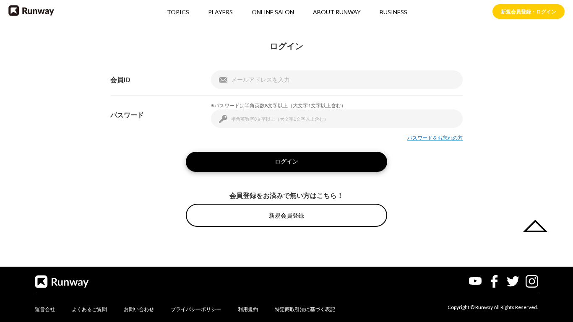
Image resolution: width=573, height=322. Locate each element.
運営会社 (45, 309)
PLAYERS (220, 12)
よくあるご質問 (89, 309)
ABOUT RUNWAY (337, 12)
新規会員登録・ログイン (528, 11)
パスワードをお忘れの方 (435, 138)
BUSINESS (393, 12)
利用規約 (248, 309)
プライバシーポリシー (196, 309)
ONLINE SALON (273, 12)
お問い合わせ (139, 309)
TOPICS (178, 12)
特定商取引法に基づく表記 (305, 309)
